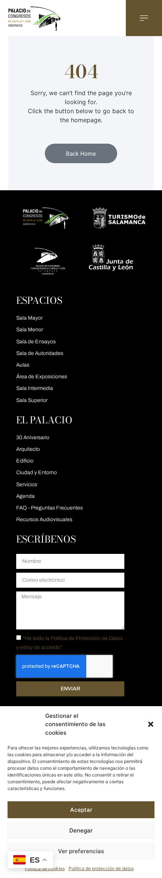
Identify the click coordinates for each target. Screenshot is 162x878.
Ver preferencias (81, 851)
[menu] (144, 18)
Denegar (81, 830)
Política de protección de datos (101, 868)
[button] (150, 724)
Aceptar (81, 809)
